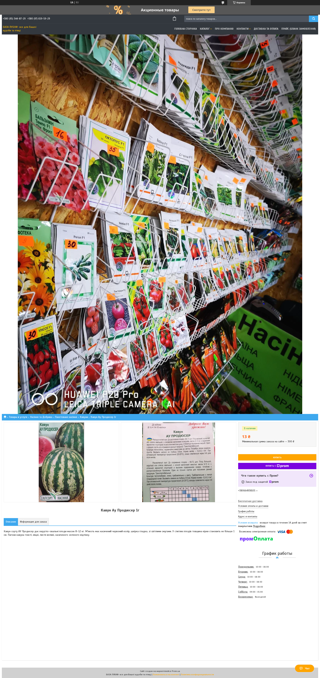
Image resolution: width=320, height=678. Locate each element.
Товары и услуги (18, 417)
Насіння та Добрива (41, 417)
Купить (277, 457)
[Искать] (313, 19)
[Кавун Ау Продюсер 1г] (251, 619)
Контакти (242, 28)
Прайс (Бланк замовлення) (298, 28)
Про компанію (224, 28)
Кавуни (84, 417)
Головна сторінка (185, 28)
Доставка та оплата (266, 28)
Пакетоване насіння (66, 417)
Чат (307, 668)
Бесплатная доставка (250, 501)
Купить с (271, 466)
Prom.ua (176, 671)
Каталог (205, 28)
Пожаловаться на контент (166, 674)
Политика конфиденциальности (197, 674)
